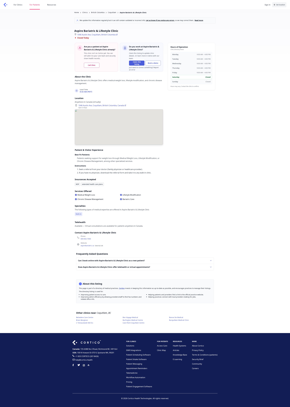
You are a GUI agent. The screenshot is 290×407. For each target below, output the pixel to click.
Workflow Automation (135, 377)
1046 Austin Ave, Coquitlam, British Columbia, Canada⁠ (101, 105)
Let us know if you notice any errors (160, 20)
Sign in (267, 5)
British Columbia (98, 12)
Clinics (85, 12)
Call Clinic (91, 65)
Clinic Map (161, 350)
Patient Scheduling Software (138, 355)
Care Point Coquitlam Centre (133, 323)
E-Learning (177, 359)
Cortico (122, 288)
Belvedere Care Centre (84, 317)
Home (76, 12)
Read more (199, 20)
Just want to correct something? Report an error (144, 68)
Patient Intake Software (136, 359)
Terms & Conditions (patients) (205, 355)
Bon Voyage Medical (130, 317)
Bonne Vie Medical (176, 317)
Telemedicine (131, 373)
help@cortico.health (84, 360)
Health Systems (179, 345)
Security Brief (197, 359)
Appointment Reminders (136, 368)
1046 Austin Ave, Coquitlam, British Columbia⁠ (96, 34)
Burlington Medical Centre (133, 320)
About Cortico (198, 345)
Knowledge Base (180, 355)
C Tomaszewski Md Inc (84, 323)
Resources (51, 5)
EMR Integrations (133, 350)
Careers (195, 368)
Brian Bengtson (82, 320)
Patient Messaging (134, 364)
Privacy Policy (198, 350)
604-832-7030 (86, 239)
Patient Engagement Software (139, 386)
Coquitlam (112, 12)
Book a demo (153, 63)
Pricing (129, 382)
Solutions (130, 345)
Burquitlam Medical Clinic (179, 320)
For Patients (35, 5)
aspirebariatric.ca (92, 245)
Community (197, 364)
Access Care (162, 345)
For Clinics (18, 5)
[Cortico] (5, 5)
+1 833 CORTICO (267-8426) (87, 356)
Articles (176, 350)
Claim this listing (137, 63)
